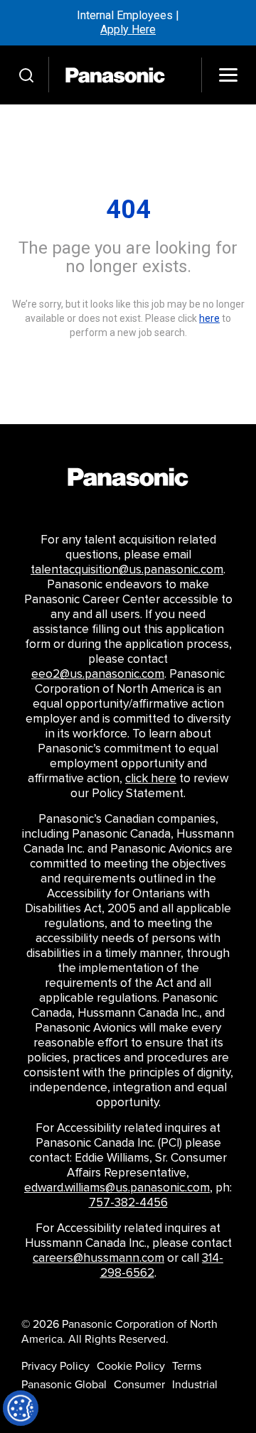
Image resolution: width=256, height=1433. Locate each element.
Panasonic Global (64, 1384)
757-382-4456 (128, 1203)
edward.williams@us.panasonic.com (117, 1188)
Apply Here (128, 29)
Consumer (139, 1384)
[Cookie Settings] (20, 1408)
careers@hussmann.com (98, 1258)
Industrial (195, 1384)
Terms (186, 1366)
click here (150, 779)
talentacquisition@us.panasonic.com (127, 570)
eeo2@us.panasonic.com (97, 674)
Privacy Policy (55, 1366)
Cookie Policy (131, 1366)
